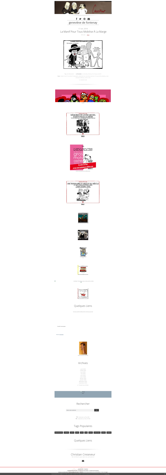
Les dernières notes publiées (83, 470)
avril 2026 (83, 375)
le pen (77, 432)
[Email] (89, 19)
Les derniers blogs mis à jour (72, 470)
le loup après (76, 311)
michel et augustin (96, 76)
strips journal (89, 311)
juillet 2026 (83, 370)
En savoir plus (106, 473)
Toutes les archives (83, 385)
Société (99, 74)
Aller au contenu (5, 1)
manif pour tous (65, 76)
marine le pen (97, 432)
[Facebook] (76, 19)
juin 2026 (83, 372)
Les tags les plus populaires (94, 470)
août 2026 (83, 369)
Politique (94, 74)
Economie (85, 74)
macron (90, 432)
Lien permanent (70, 74)
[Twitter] (80, 19)
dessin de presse (80, 77)
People (89, 74)
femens (104, 76)
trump (82, 432)
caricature (87, 77)
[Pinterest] (84, 19)
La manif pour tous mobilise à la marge (83, 31)
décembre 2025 (83, 381)
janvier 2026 (83, 380)
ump (86, 432)
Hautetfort (86, 468)
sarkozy (72, 432)
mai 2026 (83, 373)
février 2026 (83, 378)
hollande (109, 432)
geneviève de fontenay (85, 76)
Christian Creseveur (83, 454)
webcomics (83, 311)
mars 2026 (83, 377)
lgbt (107, 76)
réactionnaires (74, 76)
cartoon (103, 432)
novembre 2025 (83, 383)
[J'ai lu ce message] (164, 473)
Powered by (59, 334)
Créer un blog (80, 468)
